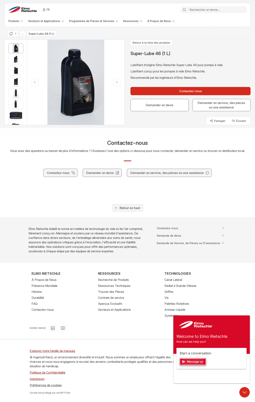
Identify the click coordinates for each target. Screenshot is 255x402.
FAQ (35, 304)
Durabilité (38, 298)
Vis (166, 298)
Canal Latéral (173, 280)
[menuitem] (16, 21)
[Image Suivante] (117, 82)
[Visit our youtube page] (62, 328)
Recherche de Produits (113, 280)
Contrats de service (111, 298)
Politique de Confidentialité (47, 372)
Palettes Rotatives (176, 304)
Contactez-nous (43, 309)
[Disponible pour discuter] (244, 392)
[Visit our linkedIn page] (52, 328)
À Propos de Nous (44, 280)
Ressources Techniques (114, 286)
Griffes (168, 292)
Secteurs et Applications (114, 309)
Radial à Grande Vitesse (180, 286)
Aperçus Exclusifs (110, 304)
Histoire (37, 292)
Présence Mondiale (44, 286)
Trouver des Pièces (111, 292)
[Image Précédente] (34, 82)
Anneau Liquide (174, 309)
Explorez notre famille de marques (52, 351)
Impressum (37, 379)
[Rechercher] (184, 9)
